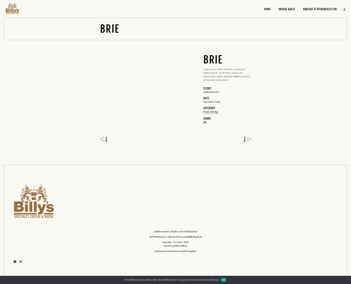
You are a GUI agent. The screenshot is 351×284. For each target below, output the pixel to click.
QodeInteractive (211, 92)
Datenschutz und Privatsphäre (181, 251)
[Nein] (347, 280)
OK (223, 280)
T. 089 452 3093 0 (174, 236)
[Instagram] (20, 262)
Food (206, 111)
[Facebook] (15, 262)
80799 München (157, 236)
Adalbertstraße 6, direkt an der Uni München (175, 231)
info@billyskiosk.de (192, 236)
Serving (214, 111)
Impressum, (160, 251)
